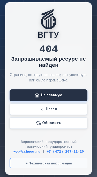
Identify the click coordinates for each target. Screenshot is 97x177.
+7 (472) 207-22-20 (65, 152)
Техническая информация (50, 163)
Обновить (51, 123)
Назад (51, 109)
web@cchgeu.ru (26, 152)
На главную (51, 95)
